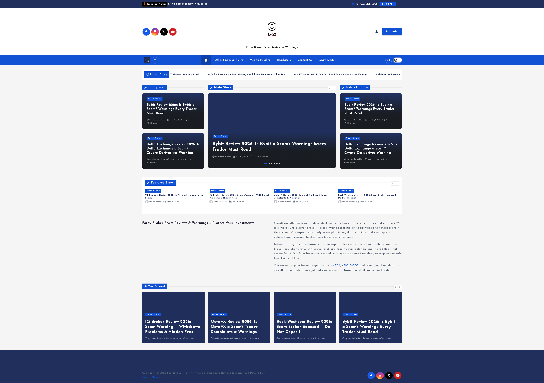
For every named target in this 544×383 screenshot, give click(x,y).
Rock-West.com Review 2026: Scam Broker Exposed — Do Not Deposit (325, 75)
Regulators (284, 60)
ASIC (345, 265)
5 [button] (277, 163)
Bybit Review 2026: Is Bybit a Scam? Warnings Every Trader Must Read (172, 109)
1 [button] (264, 163)
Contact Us (305, 60)
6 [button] (279, 163)
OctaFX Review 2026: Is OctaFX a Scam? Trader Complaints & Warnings (245, 75)
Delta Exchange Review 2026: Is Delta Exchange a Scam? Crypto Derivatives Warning (173, 149)
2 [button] (268, 163)
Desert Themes (151, 377)
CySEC (353, 265)
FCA (337, 265)
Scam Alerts (326, 60)
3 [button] (271, 163)
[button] (330, 88)
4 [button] (274, 163)
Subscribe (391, 31)
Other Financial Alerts (229, 60)
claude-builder (158, 120)
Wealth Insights (260, 60)
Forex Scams (154, 99)
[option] (272, 130)
